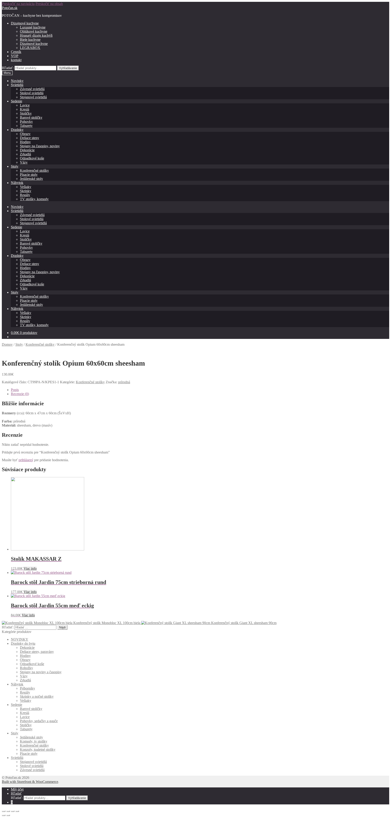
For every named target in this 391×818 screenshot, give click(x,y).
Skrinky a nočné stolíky (37, 696)
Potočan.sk (9, 8)
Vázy (24, 162)
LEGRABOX (30, 48)
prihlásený (26, 460)
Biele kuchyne (30, 39)
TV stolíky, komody (34, 199)
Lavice (25, 105)
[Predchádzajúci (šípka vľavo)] (3, 815)
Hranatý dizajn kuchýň (36, 35)
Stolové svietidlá (31, 93)
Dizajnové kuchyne (25, 23)
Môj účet (17, 789)
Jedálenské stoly (31, 179)
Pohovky (26, 121)
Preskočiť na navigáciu (18, 4)
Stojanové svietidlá (33, 97)
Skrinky (25, 191)
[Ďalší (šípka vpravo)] (8, 815)
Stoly (14, 166)
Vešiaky (25, 187)
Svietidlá (17, 85)
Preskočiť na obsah (49, 4)
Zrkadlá (25, 154)
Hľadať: (8, 68)
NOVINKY (19, 639)
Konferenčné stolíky (34, 170)
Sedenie (16, 101)
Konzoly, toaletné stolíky (37, 749)
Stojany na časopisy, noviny (40, 146)
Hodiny (25, 142)
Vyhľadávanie (68, 68)
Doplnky (17, 130)
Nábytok (17, 183)
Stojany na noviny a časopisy (41, 672)
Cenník (16, 52)
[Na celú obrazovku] (12, 811)
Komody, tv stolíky (33, 741)
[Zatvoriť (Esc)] (3, 811)
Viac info (30, 568)
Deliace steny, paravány (37, 652)
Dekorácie (27, 150)
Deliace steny (29, 138)
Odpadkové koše (32, 158)
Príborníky (27, 688)
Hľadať (16, 793)
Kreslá (24, 109)
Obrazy (25, 134)
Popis (15, 390)
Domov (7, 344)
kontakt (16, 60)
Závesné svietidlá (32, 89)
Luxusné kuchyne (32, 27)
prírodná (124, 382)
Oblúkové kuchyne (33, 31)
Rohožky (26, 668)
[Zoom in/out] (17, 811)
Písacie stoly (29, 174)
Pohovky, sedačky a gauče (39, 721)
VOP (14, 56)
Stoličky (26, 113)
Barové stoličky (31, 117)
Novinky (17, 81)
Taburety (26, 126)
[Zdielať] (8, 811)
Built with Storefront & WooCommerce (30, 782)
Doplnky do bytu (23, 643)
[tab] (200, 390)
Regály (25, 195)
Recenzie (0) (20, 394)
